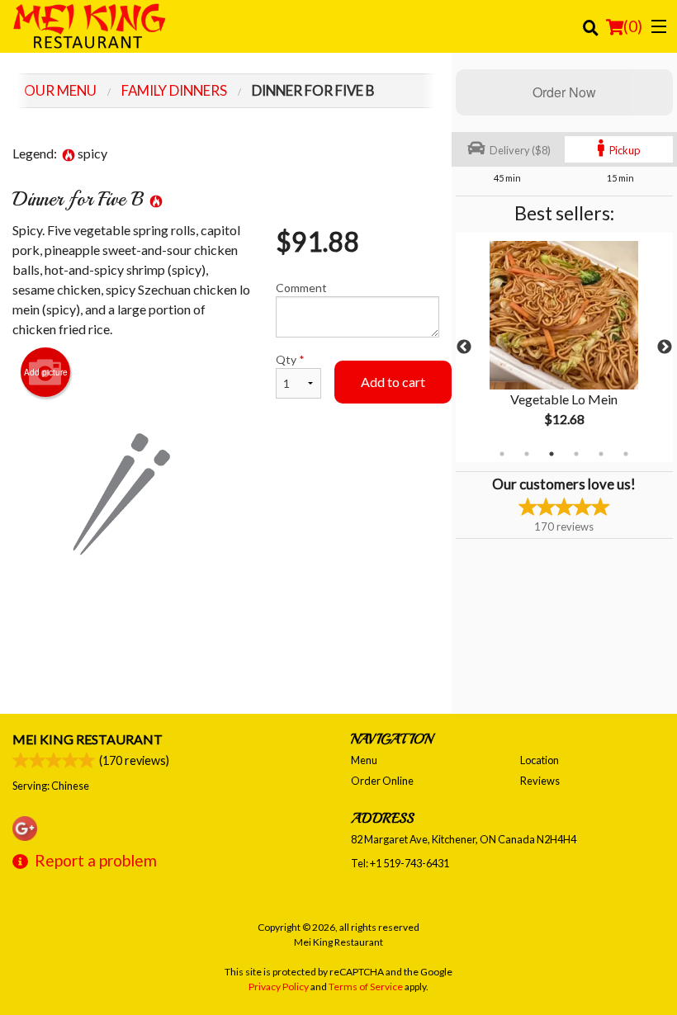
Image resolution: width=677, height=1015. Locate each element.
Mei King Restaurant (87, 739)
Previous (464, 347)
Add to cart (393, 381)
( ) (632, 26)
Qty (290, 359)
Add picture (46, 372)
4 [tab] (576, 454)
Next (664, 347)
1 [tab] (502, 454)
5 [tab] (601, 454)
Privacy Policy (279, 986)
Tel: (400, 863)
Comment (301, 288)
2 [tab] (526, 454)
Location (539, 760)
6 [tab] (626, 454)
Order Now (564, 92)
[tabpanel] (564, 347)
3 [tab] (551, 454)
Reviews (540, 780)
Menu (364, 760)
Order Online (382, 780)
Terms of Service (366, 986)
